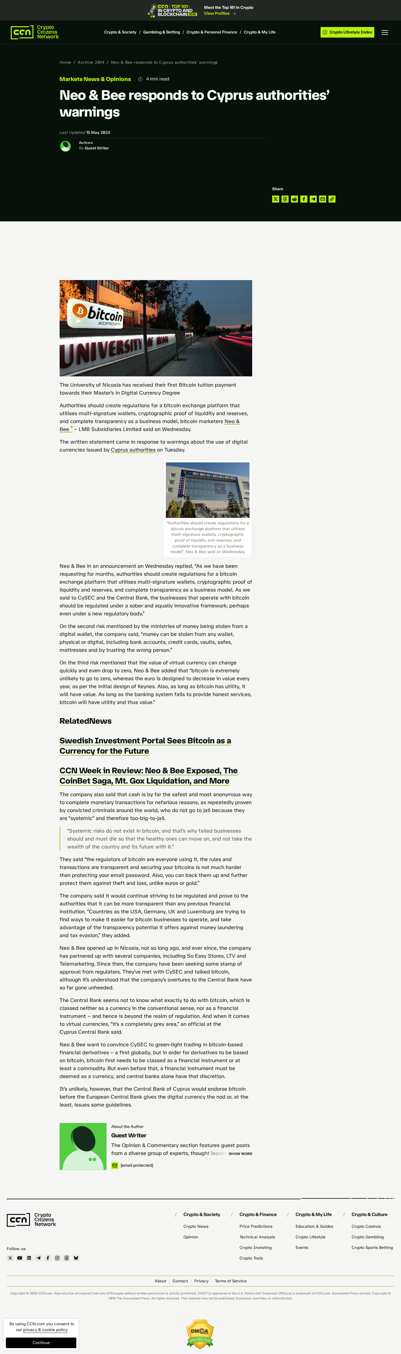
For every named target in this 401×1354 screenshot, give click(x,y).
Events (302, 1247)
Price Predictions (256, 1226)
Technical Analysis (257, 1237)
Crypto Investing (256, 1247)
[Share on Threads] (285, 199)
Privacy (201, 1281)
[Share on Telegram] (313, 199)
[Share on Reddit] (294, 199)
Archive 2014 (91, 62)
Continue (41, 1342)
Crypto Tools (251, 1258)
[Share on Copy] (332, 199)
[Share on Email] (322, 199)
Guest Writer (97, 148)
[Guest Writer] (83, 1146)
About (160, 1281)
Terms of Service (231, 1281)
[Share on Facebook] (303, 199)
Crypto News (195, 1226)
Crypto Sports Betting (372, 1247)
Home (65, 62)
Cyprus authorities (133, 450)
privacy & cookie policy (45, 1329)
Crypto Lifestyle (311, 1237)
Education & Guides (314, 1226)
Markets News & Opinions (95, 78)
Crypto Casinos (366, 1226)
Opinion (190, 1237)
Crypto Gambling (368, 1237)
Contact (180, 1281)
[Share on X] (275, 199)
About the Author (127, 1126)
